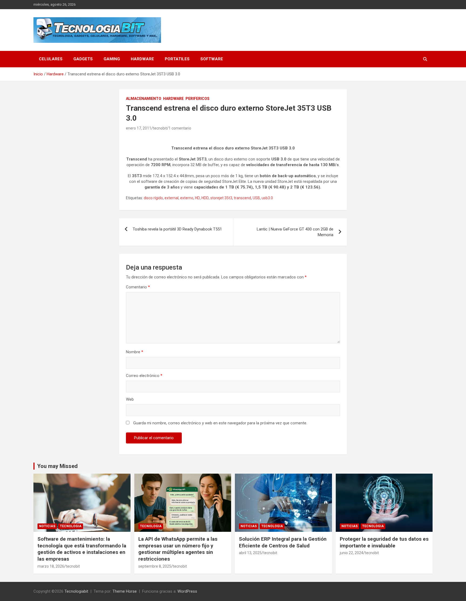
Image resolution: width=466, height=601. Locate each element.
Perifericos (198, 98)
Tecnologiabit (76, 591)
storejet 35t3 (221, 198)
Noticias (47, 526)
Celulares (51, 59)
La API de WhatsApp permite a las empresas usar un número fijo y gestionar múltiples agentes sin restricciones (177, 549)
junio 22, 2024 (351, 553)
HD (197, 198)
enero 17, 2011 (138, 128)
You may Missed (57, 466)
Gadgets (83, 59)
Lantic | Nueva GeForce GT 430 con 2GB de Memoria (295, 232)
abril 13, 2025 (250, 553)
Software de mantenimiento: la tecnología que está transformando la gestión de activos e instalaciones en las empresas (81, 549)
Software (211, 59)
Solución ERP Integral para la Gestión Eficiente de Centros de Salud (283, 542)
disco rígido (153, 198)
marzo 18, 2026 (50, 566)
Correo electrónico (144, 375)
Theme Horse (124, 591)
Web (130, 399)
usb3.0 (267, 198)
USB (256, 198)
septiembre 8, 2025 (154, 566)
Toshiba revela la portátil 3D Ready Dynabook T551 (177, 229)
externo (186, 198)
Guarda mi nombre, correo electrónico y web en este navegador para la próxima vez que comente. (220, 423)
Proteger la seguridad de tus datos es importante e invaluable (384, 542)
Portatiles (177, 59)
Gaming (112, 59)
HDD (205, 198)
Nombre (134, 352)
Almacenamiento (143, 98)
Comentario (138, 287)
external (172, 198)
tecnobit (160, 128)
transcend (242, 198)
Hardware (142, 59)
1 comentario (180, 128)
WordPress (187, 591)
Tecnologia (70, 526)
